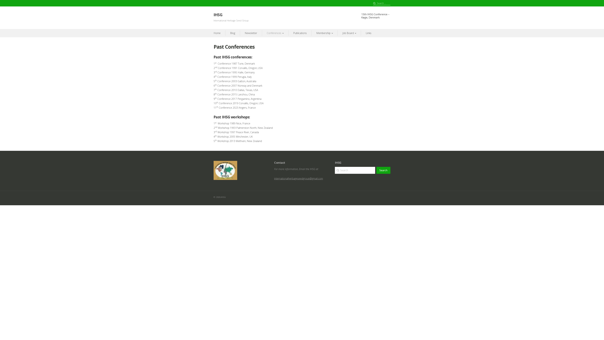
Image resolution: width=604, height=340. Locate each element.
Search (383, 170)
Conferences (274, 33)
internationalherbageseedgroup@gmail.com (298, 178)
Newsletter (251, 33)
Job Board (348, 33)
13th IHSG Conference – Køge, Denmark (375, 16)
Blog (232, 33)
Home (217, 33)
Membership (323, 33)
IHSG (218, 14)
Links (368, 33)
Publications (300, 33)
